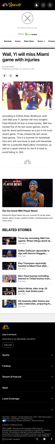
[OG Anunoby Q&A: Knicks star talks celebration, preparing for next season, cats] (9, 304)
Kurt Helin (22, 244)
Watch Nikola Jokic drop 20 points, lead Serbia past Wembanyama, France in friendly (32, 289)
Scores (18, 41)
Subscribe (8, 345)
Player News (29, 41)
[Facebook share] (4, 75)
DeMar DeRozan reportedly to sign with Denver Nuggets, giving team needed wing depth (35, 252)
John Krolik (9, 67)
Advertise (5, 417)
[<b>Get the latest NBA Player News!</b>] (27, 193)
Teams (40, 41)
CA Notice (26, 421)
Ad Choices (16, 419)
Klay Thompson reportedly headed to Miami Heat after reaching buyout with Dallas (32, 264)
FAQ (35, 417)
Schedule (8, 41)
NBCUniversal (17, 425)
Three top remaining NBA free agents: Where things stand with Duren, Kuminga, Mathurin (35, 239)
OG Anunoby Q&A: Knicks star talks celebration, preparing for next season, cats (34, 302)
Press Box (6, 419)
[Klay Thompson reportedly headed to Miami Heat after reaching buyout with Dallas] (9, 266)
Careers (14, 417)
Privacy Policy (27, 419)
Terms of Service (38, 421)
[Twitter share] (10, 75)
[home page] (11, 5)
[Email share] (17, 75)
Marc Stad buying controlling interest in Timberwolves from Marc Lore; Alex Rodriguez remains (34, 277)
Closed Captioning (25, 417)
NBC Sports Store (44, 417)
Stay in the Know (9, 334)
